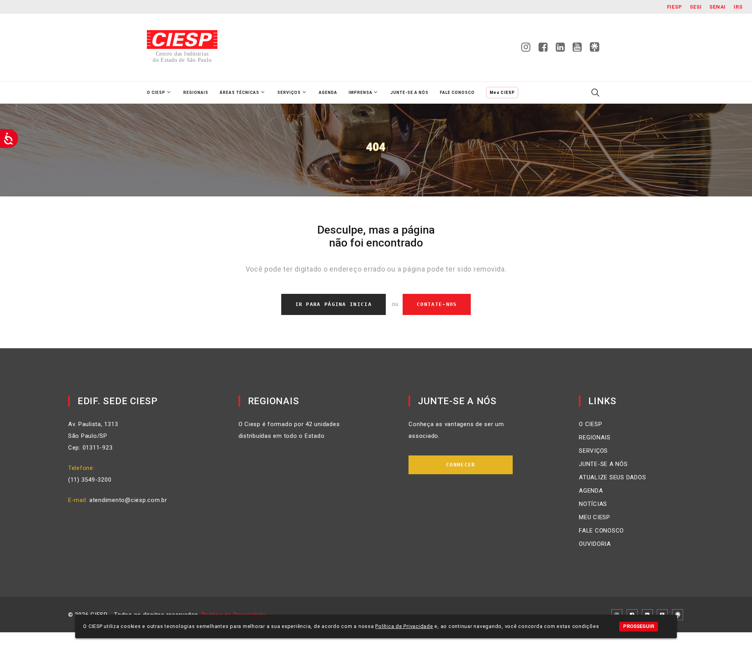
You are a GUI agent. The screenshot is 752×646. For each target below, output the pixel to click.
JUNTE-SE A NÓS (603, 464)
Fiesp (674, 7)
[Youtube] (577, 49)
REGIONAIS (595, 437)
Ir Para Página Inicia (333, 304)
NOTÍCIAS (593, 503)
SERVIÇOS (593, 450)
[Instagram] (526, 49)
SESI (695, 7)
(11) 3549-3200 (90, 479)
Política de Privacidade (404, 626)
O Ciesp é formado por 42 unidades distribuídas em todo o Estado (289, 430)
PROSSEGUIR (638, 626)
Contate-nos (437, 304)
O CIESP (590, 424)
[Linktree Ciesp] (594, 47)
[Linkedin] (560, 49)
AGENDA (591, 490)
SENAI (717, 7)
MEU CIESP (594, 517)
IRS (738, 7)
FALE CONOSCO (601, 530)
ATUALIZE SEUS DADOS (612, 477)
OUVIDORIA (595, 543)
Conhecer (460, 465)
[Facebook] (543, 49)
